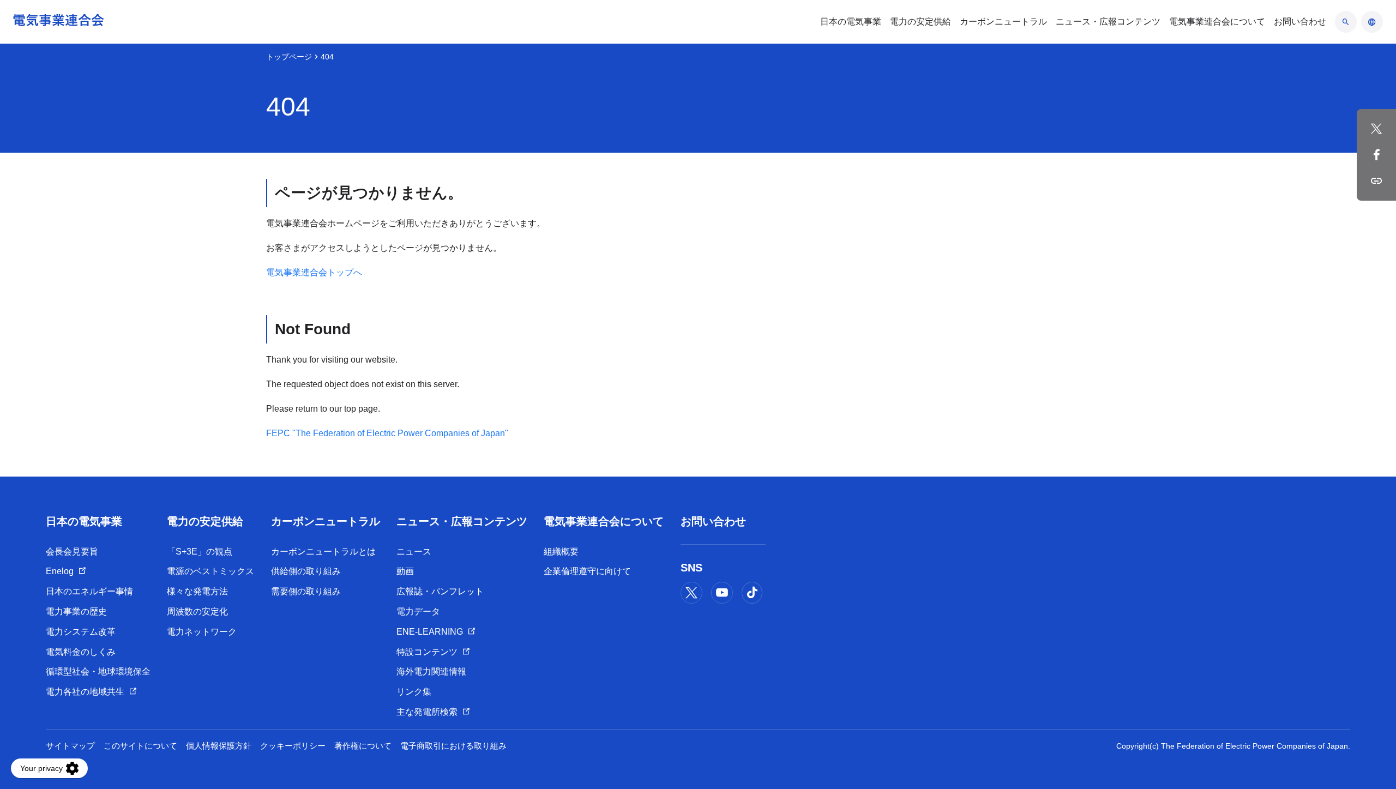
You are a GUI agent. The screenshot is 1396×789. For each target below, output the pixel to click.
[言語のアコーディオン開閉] (1372, 22)
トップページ (289, 57)
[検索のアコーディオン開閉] (1346, 22)
